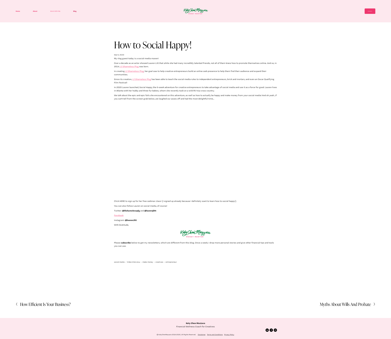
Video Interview (133, 262)
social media (119, 262)
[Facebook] (271, 330)
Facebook (119, 215)
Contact (370, 11)
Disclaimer (201, 335)
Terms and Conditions (215, 335)
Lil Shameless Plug (129, 66)
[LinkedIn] (267, 330)
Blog (74, 11)
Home (18, 11)
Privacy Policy (229, 335)
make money (147, 262)
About (35, 11)
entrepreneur (171, 262)
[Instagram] (275, 330)
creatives (159, 262)
